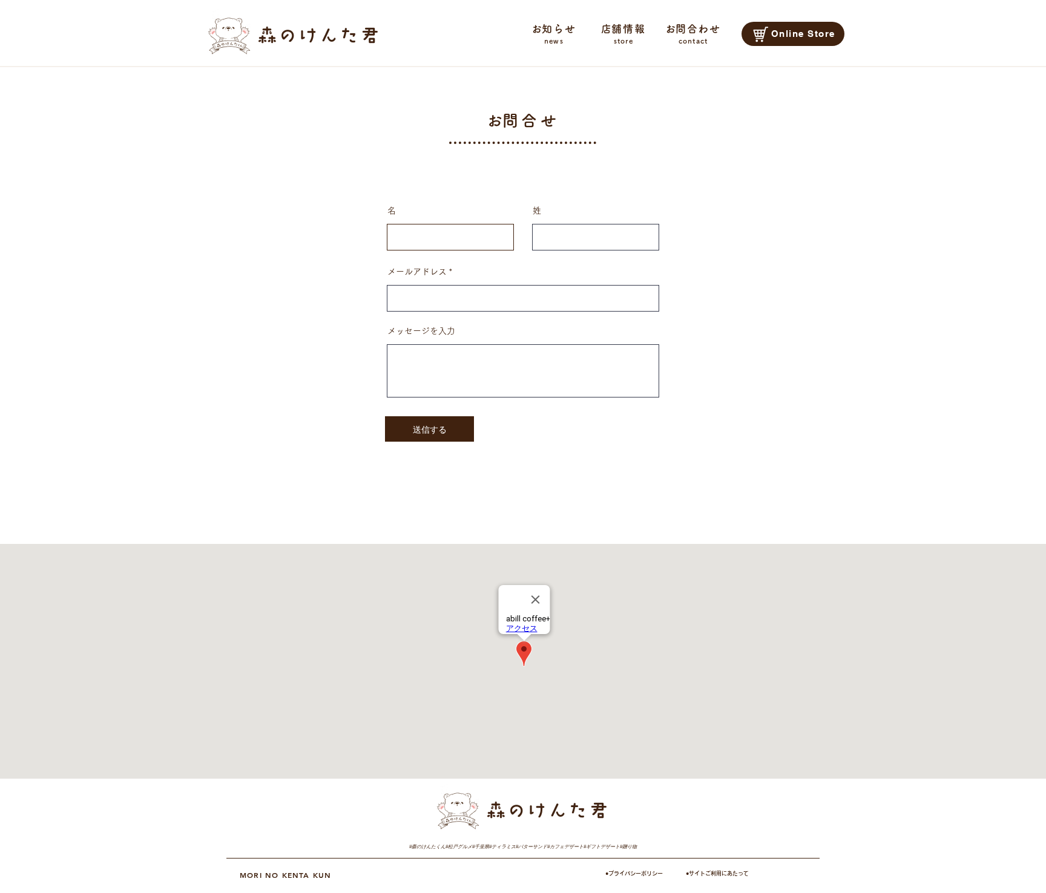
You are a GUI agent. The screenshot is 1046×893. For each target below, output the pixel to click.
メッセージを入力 (421, 331)
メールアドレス (417, 271)
